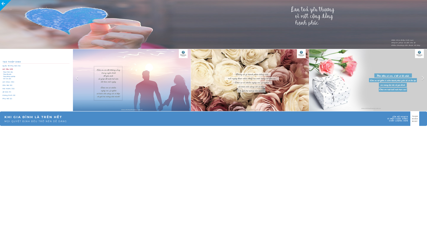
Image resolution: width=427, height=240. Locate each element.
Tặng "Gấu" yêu (8, 72)
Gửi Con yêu (7, 78)
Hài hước (9, 88)
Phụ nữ (7, 98)
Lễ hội (7, 92)
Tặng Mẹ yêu (7, 74)
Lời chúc (8, 82)
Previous (76, 77)
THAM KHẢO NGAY (415, 118)
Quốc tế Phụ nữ (12, 66)
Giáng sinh (9, 95)
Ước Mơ (7, 85)
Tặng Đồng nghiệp (9, 76)
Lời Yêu (8, 69)
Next (420, 77)
